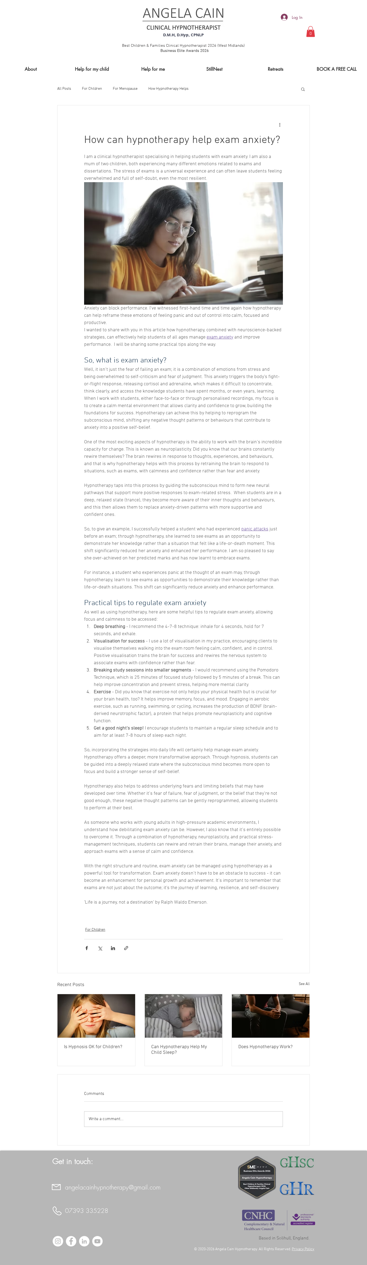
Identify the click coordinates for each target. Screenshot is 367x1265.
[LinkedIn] (84, 1241)
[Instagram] (58, 1241)
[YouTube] (97, 1241)
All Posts (64, 89)
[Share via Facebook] (86, 948)
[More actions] (279, 124)
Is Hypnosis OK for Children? (93, 1047)
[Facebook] (71, 1241)
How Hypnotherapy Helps (168, 89)
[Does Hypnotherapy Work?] (271, 1016)
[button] (310, 31)
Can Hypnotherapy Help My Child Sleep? (179, 1049)
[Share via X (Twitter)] (99, 948)
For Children (92, 89)
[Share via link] (126, 948)
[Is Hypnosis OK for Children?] (96, 1016)
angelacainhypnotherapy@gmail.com (113, 1187)
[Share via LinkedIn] (113, 948)
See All (304, 984)
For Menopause (125, 89)
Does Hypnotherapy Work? (265, 1047)
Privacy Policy (303, 1249)
